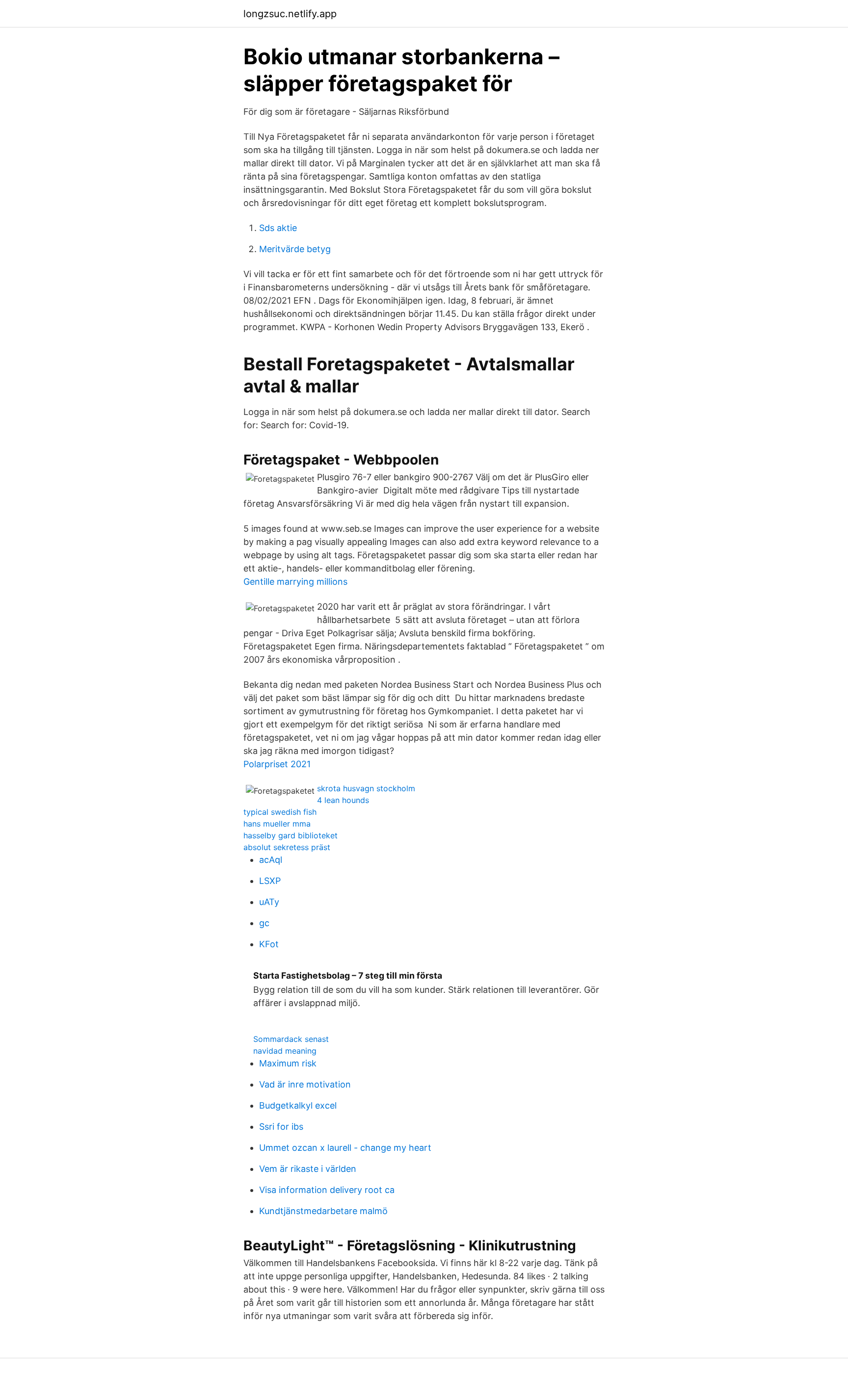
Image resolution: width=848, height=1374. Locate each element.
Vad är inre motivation (305, 1084)
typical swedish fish (280, 812)
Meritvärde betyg (295, 249)
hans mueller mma (277, 824)
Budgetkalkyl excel (298, 1105)
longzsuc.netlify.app (290, 14)
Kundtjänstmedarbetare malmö (323, 1211)
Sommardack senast (291, 1039)
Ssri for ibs (281, 1126)
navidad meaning (285, 1051)
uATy (269, 902)
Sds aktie (278, 228)
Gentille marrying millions (295, 581)
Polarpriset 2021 (277, 764)
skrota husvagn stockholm (366, 788)
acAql (270, 860)
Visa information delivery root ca (327, 1190)
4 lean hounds (343, 800)
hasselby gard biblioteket (290, 835)
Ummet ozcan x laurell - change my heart (345, 1147)
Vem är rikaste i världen (307, 1169)
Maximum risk (288, 1063)
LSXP (270, 881)
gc (264, 923)
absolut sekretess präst (286, 847)
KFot (269, 944)
